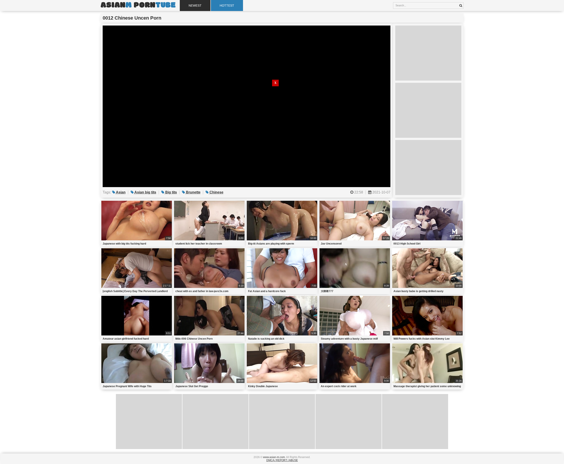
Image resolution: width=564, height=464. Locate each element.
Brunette (192, 192)
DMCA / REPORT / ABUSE (282, 460)
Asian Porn (137, 5)
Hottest (227, 5)
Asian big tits (145, 192)
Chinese (216, 192)
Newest (195, 5)
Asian (120, 192)
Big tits (170, 192)
